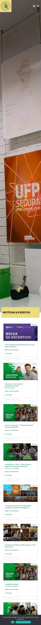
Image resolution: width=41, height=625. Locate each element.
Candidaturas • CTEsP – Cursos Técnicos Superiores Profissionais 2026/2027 (18, 466)
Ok (13, 622)
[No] (38, 620)
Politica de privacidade (23, 622)
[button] (34, 6)
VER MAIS (8, 354)
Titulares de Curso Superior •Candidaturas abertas (14, 386)
